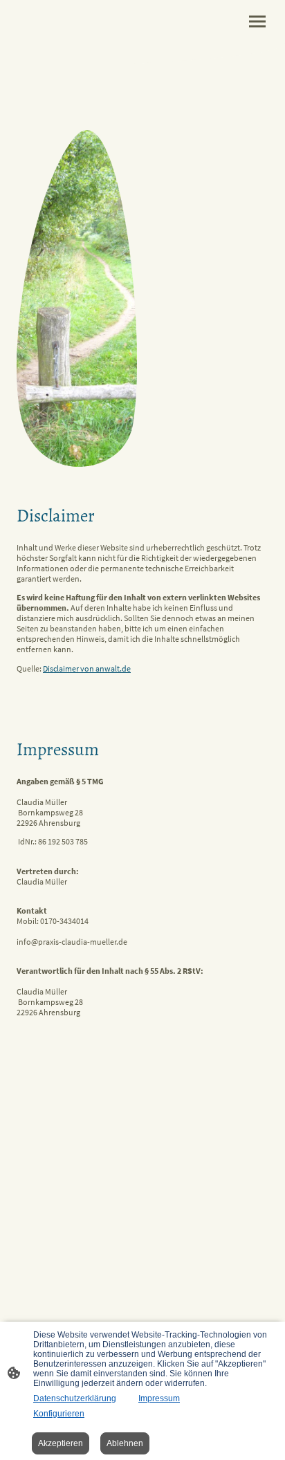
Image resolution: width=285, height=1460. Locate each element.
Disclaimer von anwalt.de (87, 668)
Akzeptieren (60, 1443)
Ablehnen (125, 1443)
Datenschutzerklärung (74, 1398)
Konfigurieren (58, 1414)
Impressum (159, 1398)
